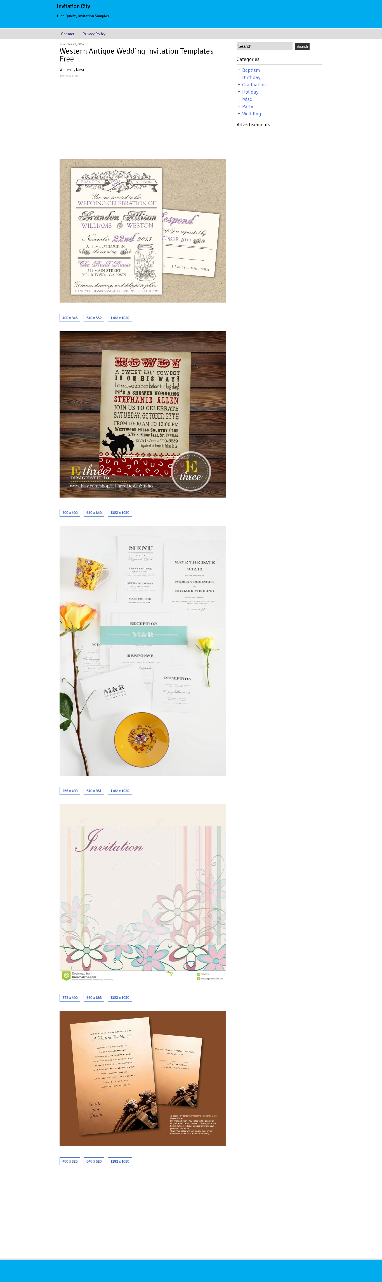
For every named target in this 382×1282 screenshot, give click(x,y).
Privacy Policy (93, 34)
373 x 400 (69, 998)
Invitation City (73, 6)
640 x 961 (94, 791)
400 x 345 (69, 318)
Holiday (250, 92)
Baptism (251, 70)
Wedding (251, 114)
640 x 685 (94, 998)
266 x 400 (69, 791)
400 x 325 (69, 1161)
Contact (67, 34)
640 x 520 (94, 1161)
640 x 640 (94, 513)
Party (247, 106)
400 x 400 (69, 513)
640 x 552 (94, 318)
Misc (247, 99)
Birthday (251, 77)
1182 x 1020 (119, 318)
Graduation (254, 85)
